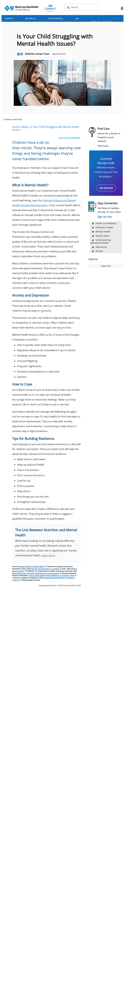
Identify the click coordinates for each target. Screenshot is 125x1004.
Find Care (103, 146)
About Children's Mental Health (31, 566)
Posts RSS (106, 266)
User (121, 8)
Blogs (25, 127)
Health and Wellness (106, 223)
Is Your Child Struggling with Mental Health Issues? (45, 128)
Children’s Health (104, 227)
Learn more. (48, 555)
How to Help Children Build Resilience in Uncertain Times (51, 575)
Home (15, 127)
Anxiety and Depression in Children (45, 569)
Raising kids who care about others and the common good (35, 573)
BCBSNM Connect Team (37, 53)
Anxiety (99, 251)
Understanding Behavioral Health (101, 241)
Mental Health (103, 231)
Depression (101, 246)
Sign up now (105, 216)
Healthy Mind (102, 235)
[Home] (30, 8)
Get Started (106, 188)
